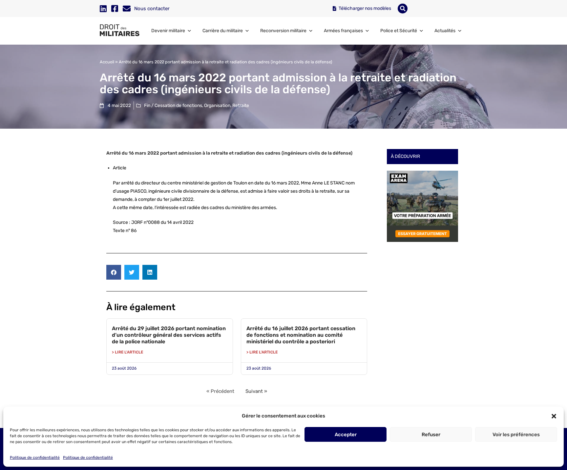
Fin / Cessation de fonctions (173, 105)
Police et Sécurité (398, 30)
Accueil (107, 61)
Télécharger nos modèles (364, 8)
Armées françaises (343, 30)
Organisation (217, 105)
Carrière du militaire (222, 30)
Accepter (346, 435)
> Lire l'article (127, 352)
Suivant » (256, 391)
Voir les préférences (516, 435)
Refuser (431, 435)
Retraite (240, 105)
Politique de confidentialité (35, 457)
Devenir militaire (168, 30)
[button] (554, 416)
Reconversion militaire (283, 30)
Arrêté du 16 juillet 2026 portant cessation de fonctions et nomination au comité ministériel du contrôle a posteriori (300, 335)
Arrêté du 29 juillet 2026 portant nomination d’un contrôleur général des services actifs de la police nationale (169, 335)
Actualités (444, 30)
